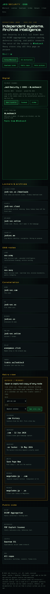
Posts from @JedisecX (15, 121)
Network (37, 8)
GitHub (30, 8)
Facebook (24, 102)
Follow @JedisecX (10, 60)
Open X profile (11, 102)
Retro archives (39, 65)
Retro (4, 12)
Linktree (14, 8)
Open (6, 405)
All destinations (27, 60)
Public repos (25, 65)
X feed (44, 8)
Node (6, 397)
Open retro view (34, 409)
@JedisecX (5, 8)
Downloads (22, 8)
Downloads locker (10, 65)
